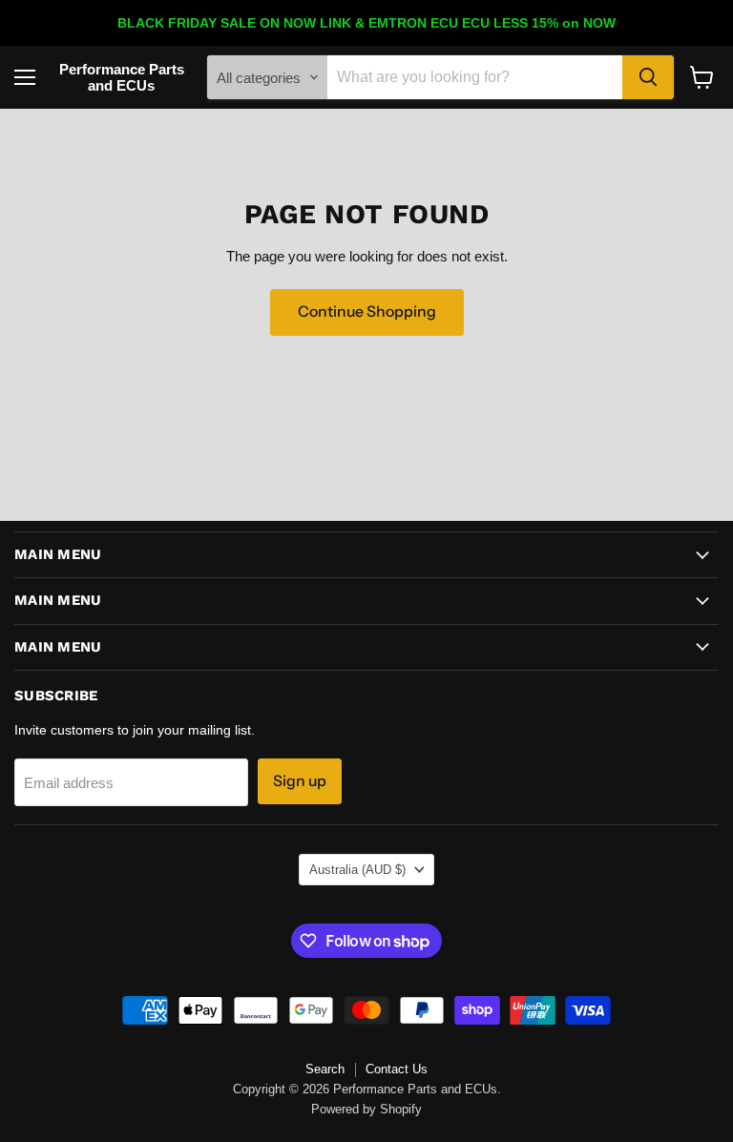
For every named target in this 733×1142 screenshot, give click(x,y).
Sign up (299, 781)
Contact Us (397, 1069)
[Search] (648, 77)
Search (325, 1069)
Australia (357, 869)
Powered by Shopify (366, 1109)
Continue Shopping (367, 311)
